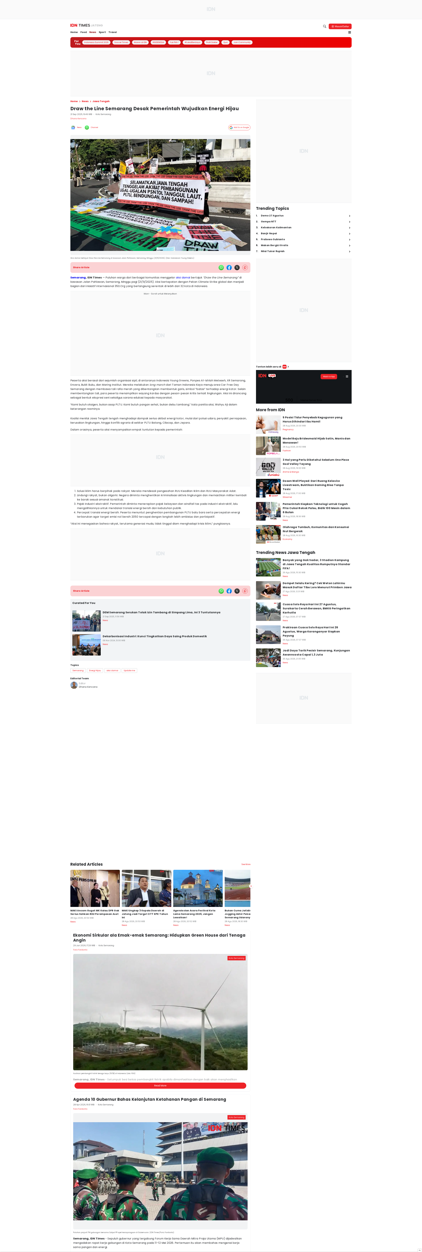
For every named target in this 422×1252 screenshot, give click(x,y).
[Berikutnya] (251, 886)
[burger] (350, 32)
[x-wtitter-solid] (237, 267)
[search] (325, 26)
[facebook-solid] (229, 267)
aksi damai (183, 277)
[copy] (245, 267)
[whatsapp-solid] (221, 267)
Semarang (78, 277)
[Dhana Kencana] (74, 685)
